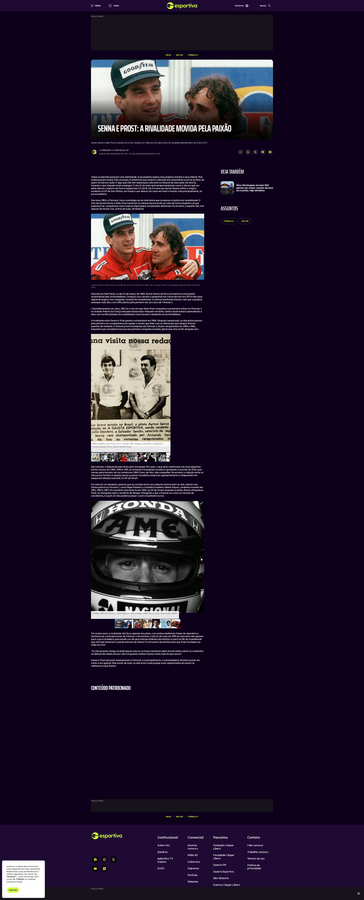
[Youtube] (95, 868)
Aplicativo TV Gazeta (165, 860)
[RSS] (104, 868)
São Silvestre (221, 878)
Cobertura (194, 861)
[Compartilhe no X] (255, 152)
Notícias (192, 875)
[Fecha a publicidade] (359, 893)
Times (115, 5)
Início (168, 55)
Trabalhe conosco (257, 852)
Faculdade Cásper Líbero (223, 856)
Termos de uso (255, 858)
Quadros (162, 852)
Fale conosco (255, 845)
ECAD (160, 868)
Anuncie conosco (193, 847)
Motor (179, 55)
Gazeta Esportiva (223, 871)
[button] (168, 336)
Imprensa (193, 868)
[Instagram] (104, 859)
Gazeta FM (219, 865)
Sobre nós (163, 845)
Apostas (239, 5)
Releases (193, 881)
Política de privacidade (254, 867)
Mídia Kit (193, 855)
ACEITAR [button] (13, 890)
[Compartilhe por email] (270, 152)
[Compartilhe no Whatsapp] (248, 152)
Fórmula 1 (193, 55)
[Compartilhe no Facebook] (263, 152)
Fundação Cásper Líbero (223, 847)
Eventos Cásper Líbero (226, 884)
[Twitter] (113, 859)
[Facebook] (95, 859)
